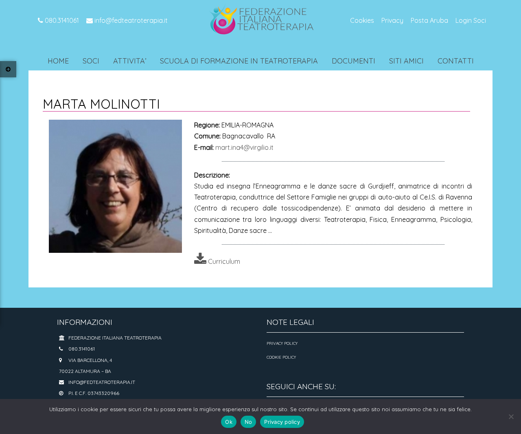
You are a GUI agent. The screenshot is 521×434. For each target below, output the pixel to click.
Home (58, 61)
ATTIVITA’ (129, 61)
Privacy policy (282, 422)
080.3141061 (61, 20)
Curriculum (223, 261)
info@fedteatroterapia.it (130, 20)
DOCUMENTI (353, 61)
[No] (511, 416)
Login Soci (470, 20)
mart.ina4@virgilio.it (244, 147)
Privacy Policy (282, 343)
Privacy (392, 20)
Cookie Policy (281, 357)
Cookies (362, 20)
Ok (228, 422)
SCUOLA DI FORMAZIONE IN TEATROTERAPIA (239, 61)
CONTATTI (456, 61)
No (248, 422)
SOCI (91, 61)
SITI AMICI (406, 61)
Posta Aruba (429, 20)
